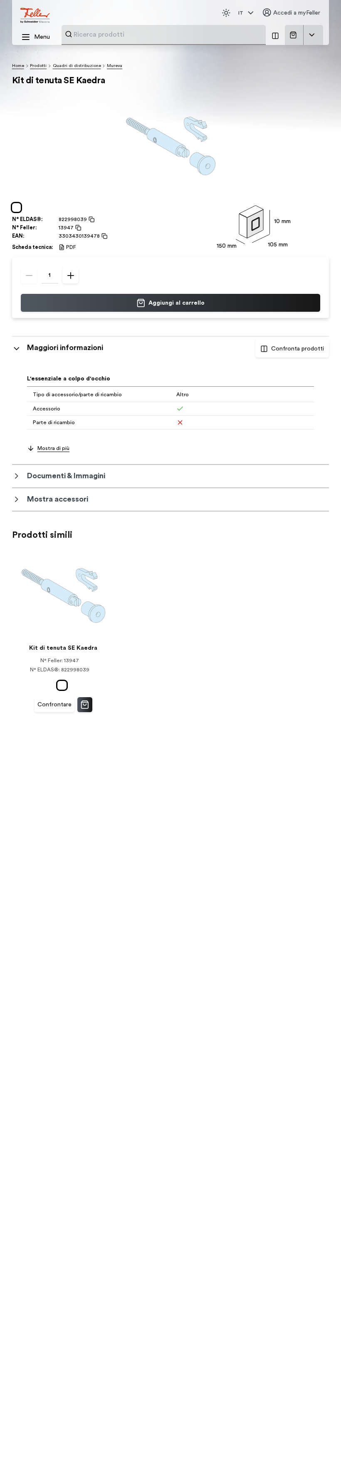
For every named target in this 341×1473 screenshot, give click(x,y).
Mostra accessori (57, 499)
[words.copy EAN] (103, 236)
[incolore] (18, 207)
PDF (71, 247)
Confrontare (54, 704)
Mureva (114, 65)
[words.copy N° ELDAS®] (90, 219)
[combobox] (167, 35)
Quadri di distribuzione (77, 65)
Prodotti (38, 65)
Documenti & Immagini (66, 475)
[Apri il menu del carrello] (312, 35)
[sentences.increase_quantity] (70, 275)
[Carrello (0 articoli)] (294, 35)
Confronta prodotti (297, 348)
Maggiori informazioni (65, 347)
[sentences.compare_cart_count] (275, 35)
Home (18, 65)
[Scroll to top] (319, 1451)
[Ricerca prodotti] (68, 34)
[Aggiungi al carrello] (84, 704)
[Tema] (226, 12)
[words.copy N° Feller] (77, 228)
